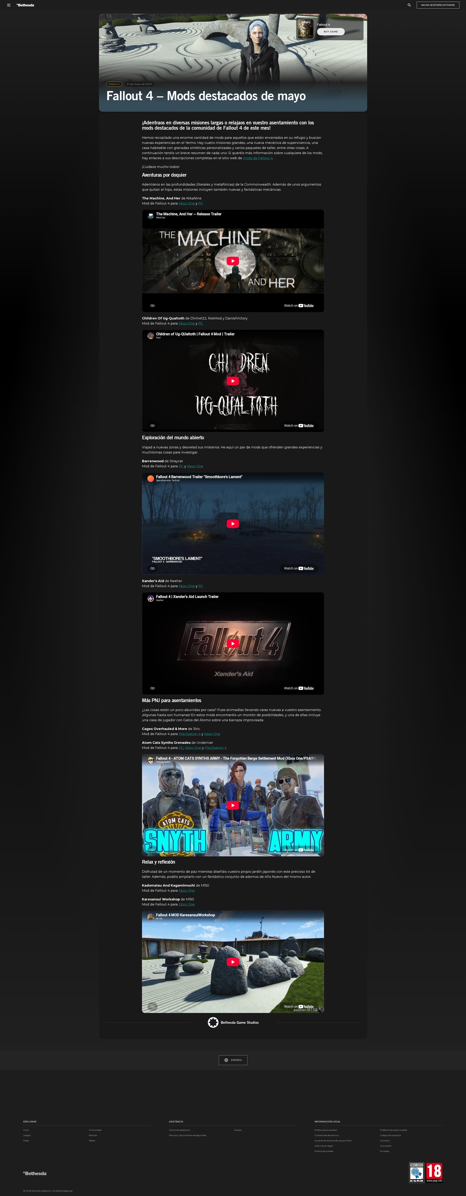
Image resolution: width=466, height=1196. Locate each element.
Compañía (385, 1145)
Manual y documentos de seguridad (187, 1135)
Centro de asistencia (179, 1130)
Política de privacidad (326, 1130)
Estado (238, 1130)
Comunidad (95, 1130)
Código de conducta (390, 1135)
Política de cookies (324, 1151)
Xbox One (187, 203)
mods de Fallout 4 (258, 158)
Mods (26, 1140)
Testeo (92, 1140)
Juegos (27, 1135)
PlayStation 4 (190, 734)
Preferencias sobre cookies (393, 1130)
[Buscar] (409, 5)
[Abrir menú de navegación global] (9, 5)
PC (200, 203)
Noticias (93, 1135)
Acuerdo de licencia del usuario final (333, 1140)
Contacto (385, 1140)
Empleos (384, 1151)
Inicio (26, 1130)
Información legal (324, 1145)
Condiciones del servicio (327, 1135)
